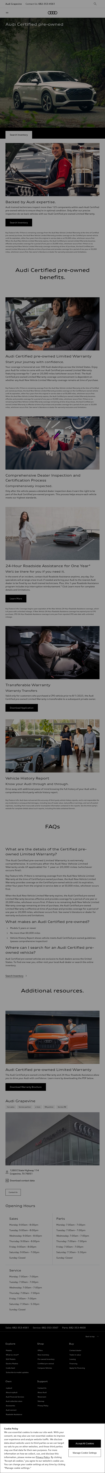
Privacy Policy (43, 1457)
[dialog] (52, 1448)
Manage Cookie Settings (85, 1453)
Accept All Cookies (85, 1443)
